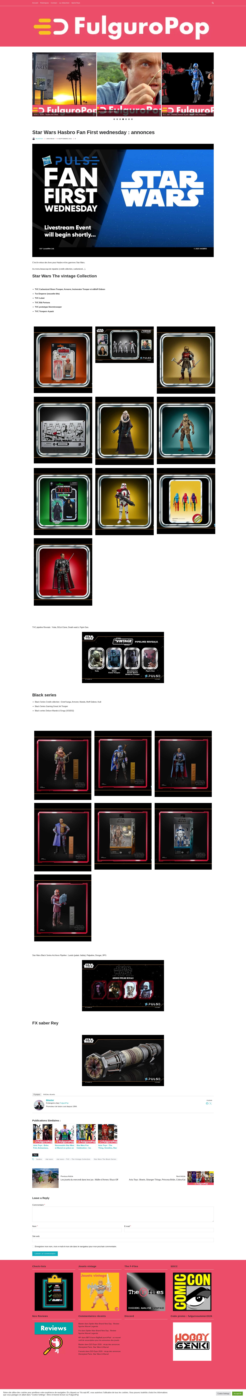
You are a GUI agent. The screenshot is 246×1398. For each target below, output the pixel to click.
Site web (35, 1236)
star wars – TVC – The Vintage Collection (73, 1159)
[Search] (213, 3)
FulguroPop (64, 1103)
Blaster (39, 138)
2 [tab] (117, 119)
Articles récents (49, 1094)
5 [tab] (126, 119)
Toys (35, 1155)
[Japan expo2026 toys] (129, 84)
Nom (35, 1226)
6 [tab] (129, 119)
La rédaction (64, 3)
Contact (54, 3)
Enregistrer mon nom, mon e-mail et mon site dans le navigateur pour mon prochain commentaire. (76, 1246)
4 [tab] (123, 119)
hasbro (39, 1159)
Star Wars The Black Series (105, 1159)
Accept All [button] (237, 1394)
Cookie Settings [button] (223, 1394)
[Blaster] (39, 1105)
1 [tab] (114, 119)
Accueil (35, 3)
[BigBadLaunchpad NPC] (194, 84)
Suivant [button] (210, 84)
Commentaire (38, 1205)
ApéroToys (75, 3)
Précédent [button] (35, 84)
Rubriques (44, 3)
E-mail (127, 1226)
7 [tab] (132, 119)
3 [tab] (120, 119)
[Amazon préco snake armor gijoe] (64, 84)
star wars (49, 1159)
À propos (37, 1094)
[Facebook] (207, 1103)
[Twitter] (210, 1103)
